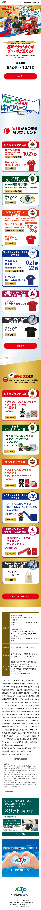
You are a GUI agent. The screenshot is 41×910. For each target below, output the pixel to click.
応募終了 (20, 76)
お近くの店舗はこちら (20, 596)
